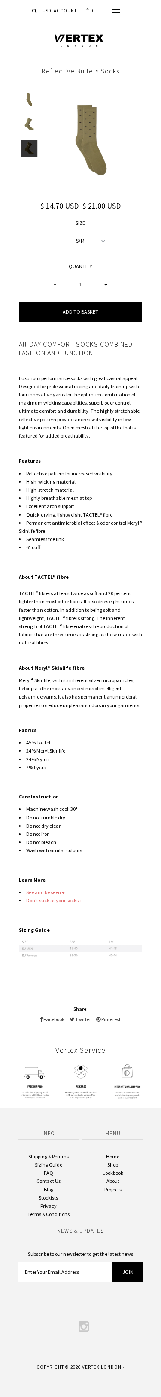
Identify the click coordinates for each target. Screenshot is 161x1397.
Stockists (48, 1197)
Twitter (82, 1019)
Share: (80, 1009)
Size (80, 223)
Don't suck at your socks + (54, 900)
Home (112, 1156)
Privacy (48, 1206)
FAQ (48, 1173)
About (112, 1181)
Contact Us (48, 1181)
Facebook (53, 1019)
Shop (112, 1164)
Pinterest (110, 1019)
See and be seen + (46, 892)
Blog (48, 1189)
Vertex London (102, 1367)
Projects (113, 1189)
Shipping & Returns (48, 1156)
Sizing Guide (48, 1164)
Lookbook (113, 1173)
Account (65, 11)
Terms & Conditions (48, 1214)
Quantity (80, 266)
